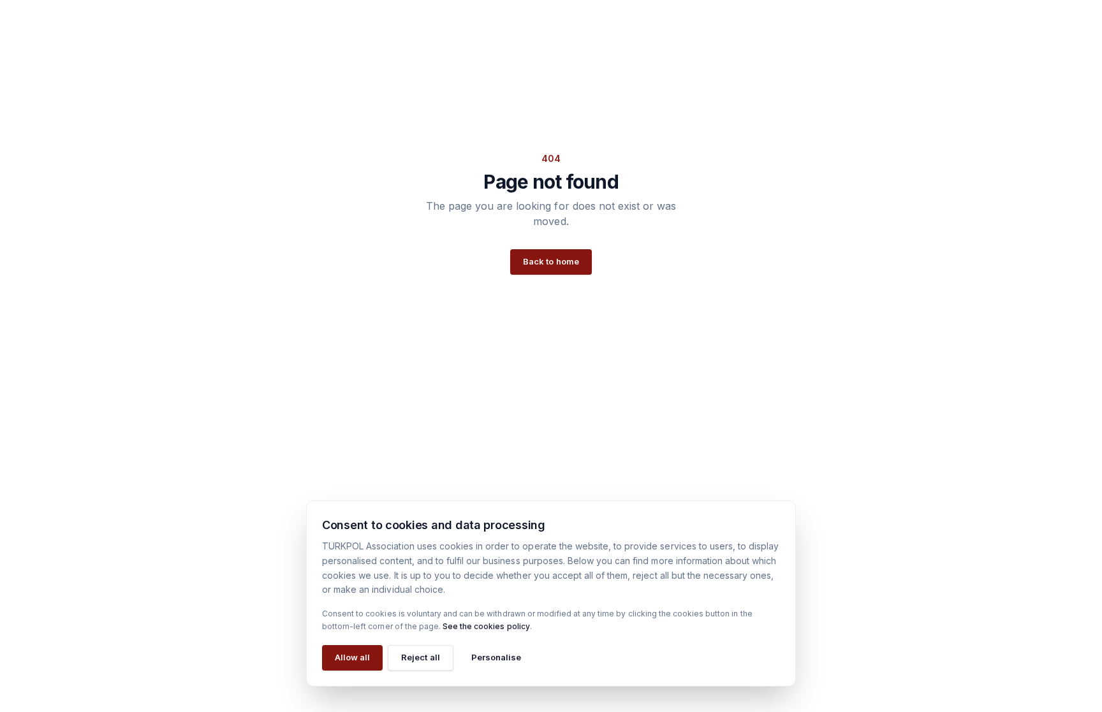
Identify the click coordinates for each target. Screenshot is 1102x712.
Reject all (420, 657)
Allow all (352, 657)
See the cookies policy (486, 626)
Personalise (496, 657)
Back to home (550, 261)
